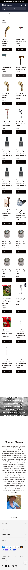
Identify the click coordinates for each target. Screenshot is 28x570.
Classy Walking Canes (9, 556)
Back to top (14, 517)
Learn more (21, 1)
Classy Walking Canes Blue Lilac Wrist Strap (20, 300)
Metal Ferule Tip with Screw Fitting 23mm (21, 271)
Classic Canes (9, 13)
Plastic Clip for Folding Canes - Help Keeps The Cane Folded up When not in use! (21, 213)
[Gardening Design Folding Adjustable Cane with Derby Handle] (7, 290)
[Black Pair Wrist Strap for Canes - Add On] (21, 114)
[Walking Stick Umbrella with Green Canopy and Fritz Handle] (21, 322)
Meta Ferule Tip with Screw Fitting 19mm (21, 243)
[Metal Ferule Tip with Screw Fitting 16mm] (7, 234)
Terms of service (9, 560)
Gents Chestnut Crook (6, 68)
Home (3, 13)
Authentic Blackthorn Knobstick (5, 41)
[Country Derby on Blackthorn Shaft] (21, 59)
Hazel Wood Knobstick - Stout (21, 94)
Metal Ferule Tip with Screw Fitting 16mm (7, 243)
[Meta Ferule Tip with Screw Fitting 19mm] (21, 234)
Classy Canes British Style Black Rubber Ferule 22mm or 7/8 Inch (21, 182)
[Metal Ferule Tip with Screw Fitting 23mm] (21, 262)
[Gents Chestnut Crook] (7, 59)
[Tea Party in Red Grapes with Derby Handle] (7, 114)
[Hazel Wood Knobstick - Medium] (7, 86)
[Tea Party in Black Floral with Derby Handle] (21, 31)
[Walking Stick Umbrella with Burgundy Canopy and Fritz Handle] (7, 352)
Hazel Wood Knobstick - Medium (5, 95)
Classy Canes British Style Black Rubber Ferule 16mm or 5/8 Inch (21, 152)
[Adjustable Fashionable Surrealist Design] (7, 322)
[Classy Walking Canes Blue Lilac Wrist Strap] (21, 290)
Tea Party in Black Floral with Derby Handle (21, 41)
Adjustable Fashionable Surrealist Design (7, 331)
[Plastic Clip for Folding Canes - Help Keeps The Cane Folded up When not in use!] (21, 202)
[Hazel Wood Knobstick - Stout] (21, 86)
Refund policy (17, 560)
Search (3, 560)
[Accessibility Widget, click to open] (25, 285)
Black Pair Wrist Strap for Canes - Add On (21, 123)
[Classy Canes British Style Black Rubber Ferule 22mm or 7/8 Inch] (21, 172)
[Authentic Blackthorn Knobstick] (7, 31)
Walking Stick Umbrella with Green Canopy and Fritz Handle (20, 332)
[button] (22, 5)
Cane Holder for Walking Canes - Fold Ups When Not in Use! (6, 212)
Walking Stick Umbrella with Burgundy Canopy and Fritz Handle (7, 362)
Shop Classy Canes (14, 430)
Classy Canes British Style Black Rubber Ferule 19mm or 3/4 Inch (7, 182)
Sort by (3, 20)
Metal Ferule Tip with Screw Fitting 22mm (7, 271)
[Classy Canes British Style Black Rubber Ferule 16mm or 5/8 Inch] (21, 142)
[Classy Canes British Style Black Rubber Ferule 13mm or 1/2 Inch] (7, 142)
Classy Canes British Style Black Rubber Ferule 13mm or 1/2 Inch (7, 152)
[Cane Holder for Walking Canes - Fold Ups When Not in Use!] (7, 202)
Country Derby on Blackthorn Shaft (21, 68)
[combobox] (14, 8)
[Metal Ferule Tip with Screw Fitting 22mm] (7, 262)
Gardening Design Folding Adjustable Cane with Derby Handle (7, 301)
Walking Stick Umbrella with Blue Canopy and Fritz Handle (21, 362)
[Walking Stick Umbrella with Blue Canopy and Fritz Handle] (21, 352)
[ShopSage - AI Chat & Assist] (25, 562)
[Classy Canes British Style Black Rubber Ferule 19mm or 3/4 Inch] (7, 172)
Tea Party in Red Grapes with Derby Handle (6, 123)
